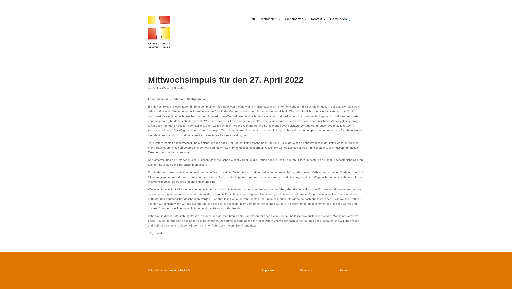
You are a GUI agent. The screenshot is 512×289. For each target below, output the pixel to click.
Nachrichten (268, 19)
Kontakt (316, 19)
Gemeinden (338, 19)
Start (251, 19)
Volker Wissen (162, 88)
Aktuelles (179, 88)
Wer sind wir (294, 19)
